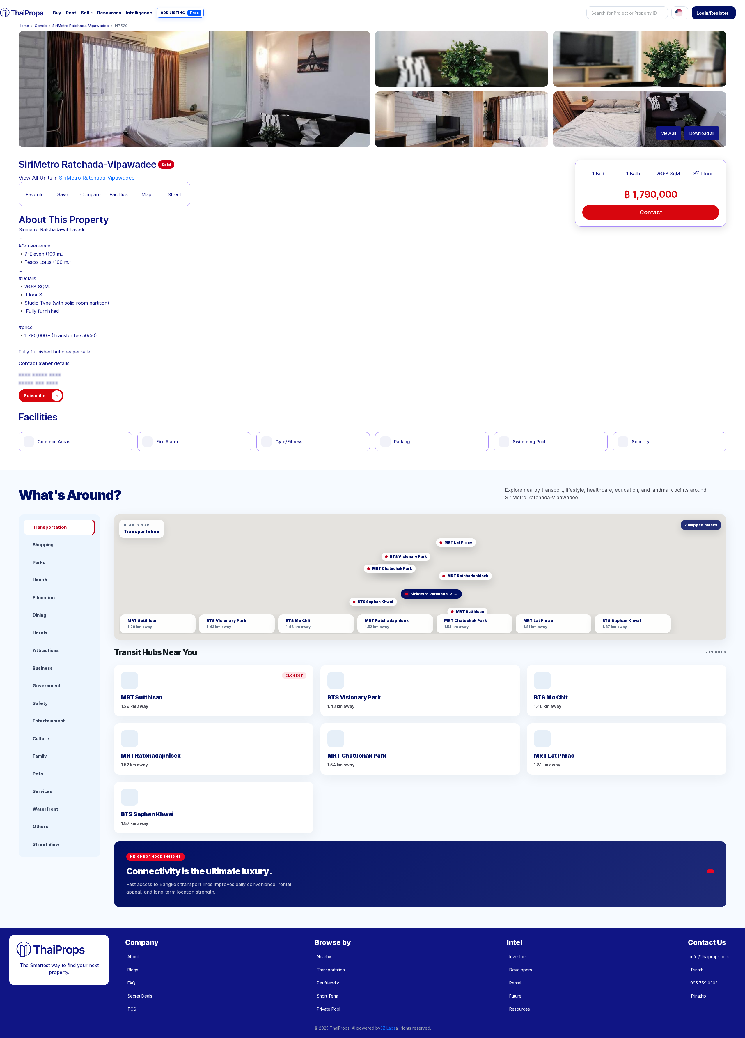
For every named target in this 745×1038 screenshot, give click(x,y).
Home (24, 26)
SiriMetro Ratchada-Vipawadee (80, 26)
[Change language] (679, 12)
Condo (41, 26)
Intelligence (139, 12)
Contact (651, 212)
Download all (701, 133)
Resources (109, 12)
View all (668, 133)
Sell (85, 12)
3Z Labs (387, 1027)
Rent (71, 12)
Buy (57, 12)
